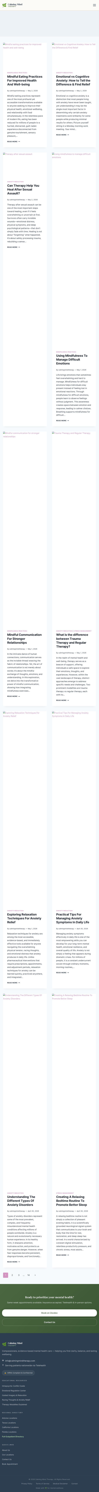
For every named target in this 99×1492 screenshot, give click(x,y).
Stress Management (82, 631)
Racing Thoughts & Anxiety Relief (16, 1400)
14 (28, 1275)
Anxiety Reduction (64, 73)
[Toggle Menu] (94, 5)
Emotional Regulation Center (14, 1390)
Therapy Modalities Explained (14, 1404)
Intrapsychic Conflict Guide (13, 1386)
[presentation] (25, 55)
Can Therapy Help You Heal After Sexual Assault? (23, 189)
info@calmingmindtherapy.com (20, 1361)
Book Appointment (10, 1464)
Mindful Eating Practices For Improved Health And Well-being (24, 80)
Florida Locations (9, 1432)
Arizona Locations (9, 1418)
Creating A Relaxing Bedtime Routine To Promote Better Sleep (71, 1200)
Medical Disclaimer (60, 1484)
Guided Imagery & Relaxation (14, 1395)
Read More (13, 142)
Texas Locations (9, 1423)
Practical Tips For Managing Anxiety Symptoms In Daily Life (72, 918)
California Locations (10, 1427)
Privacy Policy (26, 1484)
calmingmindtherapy (17, 91)
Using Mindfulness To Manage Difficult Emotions (71, 359)
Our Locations (8, 1455)
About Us (6, 1450)
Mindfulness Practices (17, 73)
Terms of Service (42, 1484)
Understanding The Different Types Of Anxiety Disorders (21, 1200)
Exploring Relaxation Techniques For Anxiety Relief (24, 918)
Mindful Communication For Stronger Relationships (24, 638)
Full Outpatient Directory (13, 1436)
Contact (74, 1484)
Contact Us (49, 1322)
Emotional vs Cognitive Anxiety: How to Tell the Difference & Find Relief (73, 80)
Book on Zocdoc (49, 1313)
